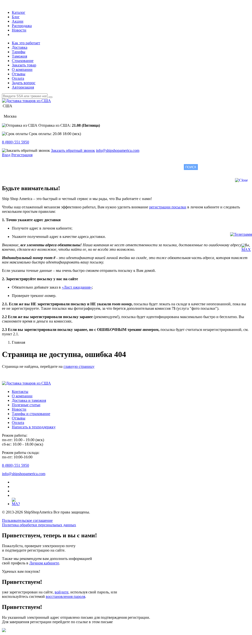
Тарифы (18, 52)
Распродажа (22, 26)
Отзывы (18, 74)
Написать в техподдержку (34, 427)
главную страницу (78, 366)
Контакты (20, 391)
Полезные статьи (26, 405)
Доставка (19, 47)
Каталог (18, 12)
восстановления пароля (65, 596)
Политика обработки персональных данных (39, 525)
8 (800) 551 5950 (15, 142)
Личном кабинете (44, 563)
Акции (17, 21)
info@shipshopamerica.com (117, 150)
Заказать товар (24, 65)
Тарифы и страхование (31, 414)
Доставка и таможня (29, 400)
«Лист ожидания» (77, 287)
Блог (16, 17)
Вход (6, 155)
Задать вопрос (23, 83)
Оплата (18, 78)
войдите (61, 592)
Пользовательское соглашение (27, 520)
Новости (19, 30)
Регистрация (21, 155)
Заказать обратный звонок (73, 150)
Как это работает (26, 43)
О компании (22, 69)
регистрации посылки (167, 207)
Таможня (19, 56)
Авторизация (23, 87)
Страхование (22, 61)
